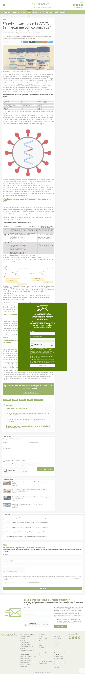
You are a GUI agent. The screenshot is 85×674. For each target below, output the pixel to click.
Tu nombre (33, 331)
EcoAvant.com (33, 348)
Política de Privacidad (35, 357)
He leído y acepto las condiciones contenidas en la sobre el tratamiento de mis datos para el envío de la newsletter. (42, 361)
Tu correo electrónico (36, 336)
